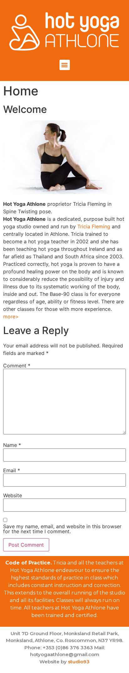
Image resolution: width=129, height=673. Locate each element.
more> (11, 316)
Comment (16, 365)
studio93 (79, 662)
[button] (64, 65)
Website (12, 495)
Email (11, 470)
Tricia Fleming (93, 226)
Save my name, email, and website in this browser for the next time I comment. (62, 529)
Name (12, 445)
